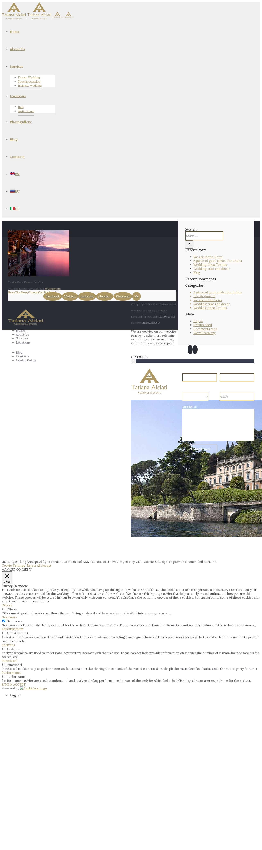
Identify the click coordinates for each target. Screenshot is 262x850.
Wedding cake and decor (211, 269)
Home (20, 330)
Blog (196, 273)
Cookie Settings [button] (13, 565)
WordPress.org (204, 333)
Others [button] (7, 605)
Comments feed (205, 329)
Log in (198, 321)
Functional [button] (9, 661)
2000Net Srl (166, 316)
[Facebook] (190, 349)
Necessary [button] (9, 617)
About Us (22, 334)
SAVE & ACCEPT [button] (14, 684)
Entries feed (202, 325)
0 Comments (52, 288)
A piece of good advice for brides (217, 261)
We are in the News (207, 257)
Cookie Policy (26, 360)
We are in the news (207, 300)
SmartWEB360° (151, 322)
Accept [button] (46, 565)
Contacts (22, 356)
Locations (23, 342)
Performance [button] (11, 673)
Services (22, 338)
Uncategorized (204, 296)
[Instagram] (195, 349)
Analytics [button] (8, 645)
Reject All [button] (34, 565)
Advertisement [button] (13, 629)
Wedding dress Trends (210, 265)
